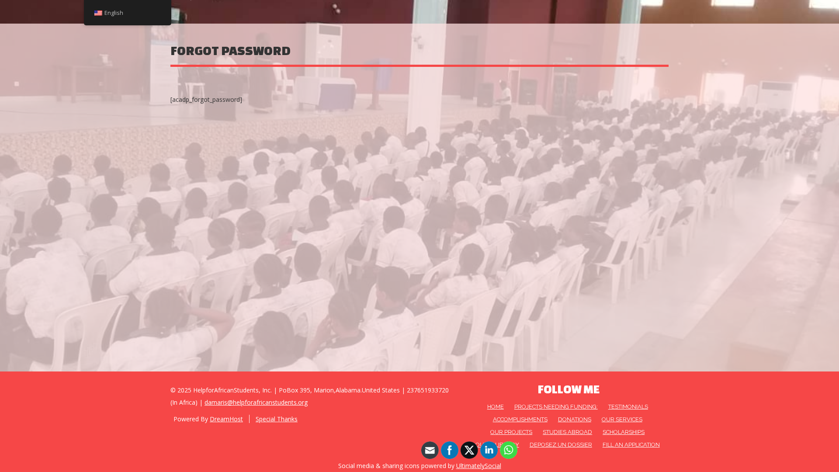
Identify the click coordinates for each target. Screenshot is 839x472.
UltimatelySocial (478, 466)
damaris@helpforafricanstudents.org (256, 402)
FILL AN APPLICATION (631, 444)
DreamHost (226, 419)
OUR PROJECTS (511, 432)
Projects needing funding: (556, 406)
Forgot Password (230, 50)
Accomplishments (520, 419)
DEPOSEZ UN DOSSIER (561, 444)
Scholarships (624, 432)
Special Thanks (277, 419)
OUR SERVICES (622, 419)
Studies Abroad (567, 432)
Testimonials (628, 406)
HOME (495, 406)
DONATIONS (574, 419)
